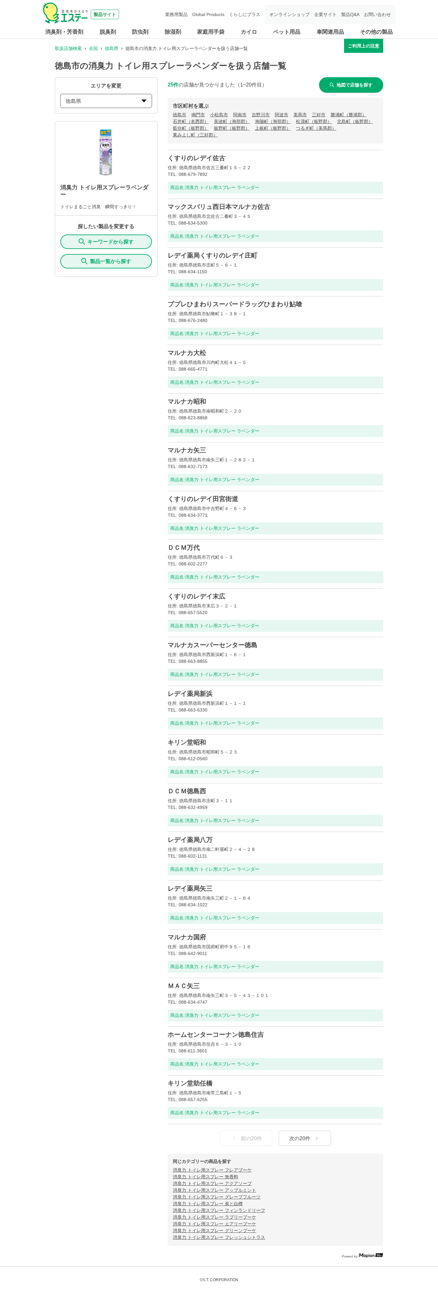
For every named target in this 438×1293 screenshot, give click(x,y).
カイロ (249, 32)
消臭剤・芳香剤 (64, 32)
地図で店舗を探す (355, 84)
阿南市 (240, 114)
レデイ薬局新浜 (190, 693)
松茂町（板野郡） (314, 121)
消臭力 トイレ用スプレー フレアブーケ (212, 1170)
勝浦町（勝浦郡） (348, 114)
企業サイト (325, 14)
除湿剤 (173, 32)
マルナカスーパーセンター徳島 (212, 644)
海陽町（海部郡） (273, 121)
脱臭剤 (108, 32)
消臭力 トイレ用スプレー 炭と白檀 (208, 1203)
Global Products (208, 14)
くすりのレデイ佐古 (196, 157)
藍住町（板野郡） (191, 128)
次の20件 (299, 1138)
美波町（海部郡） (232, 121)
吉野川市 (261, 114)
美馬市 (300, 114)
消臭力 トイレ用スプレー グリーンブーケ (214, 1230)
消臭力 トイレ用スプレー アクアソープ (212, 1183)
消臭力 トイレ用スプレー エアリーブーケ (214, 1223)
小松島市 (219, 114)
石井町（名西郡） (191, 121)
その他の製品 (376, 32)
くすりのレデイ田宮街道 (203, 498)
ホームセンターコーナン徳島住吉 (216, 1034)
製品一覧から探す (110, 261)
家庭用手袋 (210, 32)
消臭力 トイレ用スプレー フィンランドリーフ (219, 1210)
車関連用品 (330, 32)
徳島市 (179, 114)
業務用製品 (176, 14)
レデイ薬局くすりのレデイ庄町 (212, 255)
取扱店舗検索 (68, 48)
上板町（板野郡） (273, 128)
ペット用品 (286, 32)
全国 (93, 48)
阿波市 (281, 114)
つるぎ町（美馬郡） (316, 128)
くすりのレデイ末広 (196, 596)
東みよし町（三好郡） (195, 134)
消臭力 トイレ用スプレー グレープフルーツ (217, 1196)
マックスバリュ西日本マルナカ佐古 (219, 206)
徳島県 (111, 48)
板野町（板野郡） (232, 128)
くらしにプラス (244, 14)
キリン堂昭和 (187, 742)
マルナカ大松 (187, 352)
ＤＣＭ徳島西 (187, 791)
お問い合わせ (377, 14)
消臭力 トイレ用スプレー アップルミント (214, 1190)
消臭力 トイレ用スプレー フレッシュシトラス (219, 1237)
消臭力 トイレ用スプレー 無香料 (205, 1176)
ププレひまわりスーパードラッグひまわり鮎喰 (235, 304)
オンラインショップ (289, 14)
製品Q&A (350, 14)
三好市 (318, 114)
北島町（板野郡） (355, 121)
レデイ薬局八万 (190, 839)
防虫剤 (140, 32)
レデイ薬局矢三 (190, 888)
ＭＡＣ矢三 (184, 985)
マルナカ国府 (187, 937)
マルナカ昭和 (187, 401)
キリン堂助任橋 (190, 1083)
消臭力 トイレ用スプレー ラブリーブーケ (214, 1217)
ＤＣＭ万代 (184, 547)
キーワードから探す (111, 241)
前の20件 (251, 1138)
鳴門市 (198, 114)
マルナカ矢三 (187, 450)
